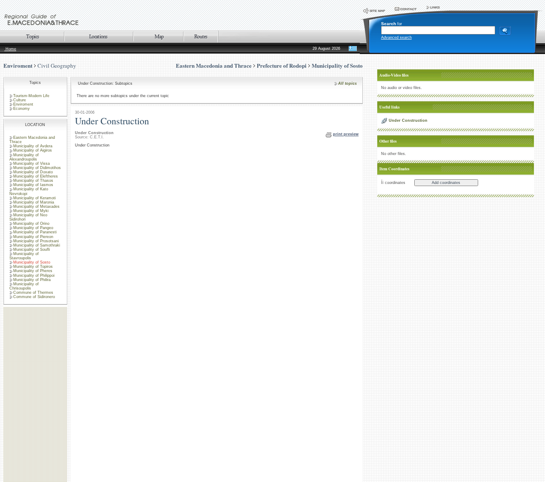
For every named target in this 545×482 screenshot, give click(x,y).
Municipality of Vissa (31, 163)
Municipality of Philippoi (33, 275)
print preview (346, 134)
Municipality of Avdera (32, 146)
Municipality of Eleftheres (35, 176)
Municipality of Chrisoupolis (24, 286)
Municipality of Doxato (33, 172)
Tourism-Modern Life (31, 96)
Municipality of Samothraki (36, 245)
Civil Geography (56, 65)
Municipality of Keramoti (34, 198)
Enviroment (17, 65)
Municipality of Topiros (33, 266)
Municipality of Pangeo (33, 228)
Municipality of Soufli (31, 249)
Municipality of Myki (31, 211)
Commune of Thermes (33, 292)
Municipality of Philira (32, 280)
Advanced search (396, 37)
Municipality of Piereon (33, 237)
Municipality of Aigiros (32, 150)
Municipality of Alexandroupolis (24, 157)
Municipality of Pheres (32, 271)
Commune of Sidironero (34, 297)
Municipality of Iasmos (33, 185)
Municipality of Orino (31, 223)
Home (10, 49)
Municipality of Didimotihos (37, 168)
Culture (19, 100)
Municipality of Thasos (33, 180)
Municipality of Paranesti (35, 232)
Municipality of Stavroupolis (24, 256)
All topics (347, 83)
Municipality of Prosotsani (36, 241)
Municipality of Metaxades (36, 206)
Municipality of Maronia (33, 202)
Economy (21, 108)
